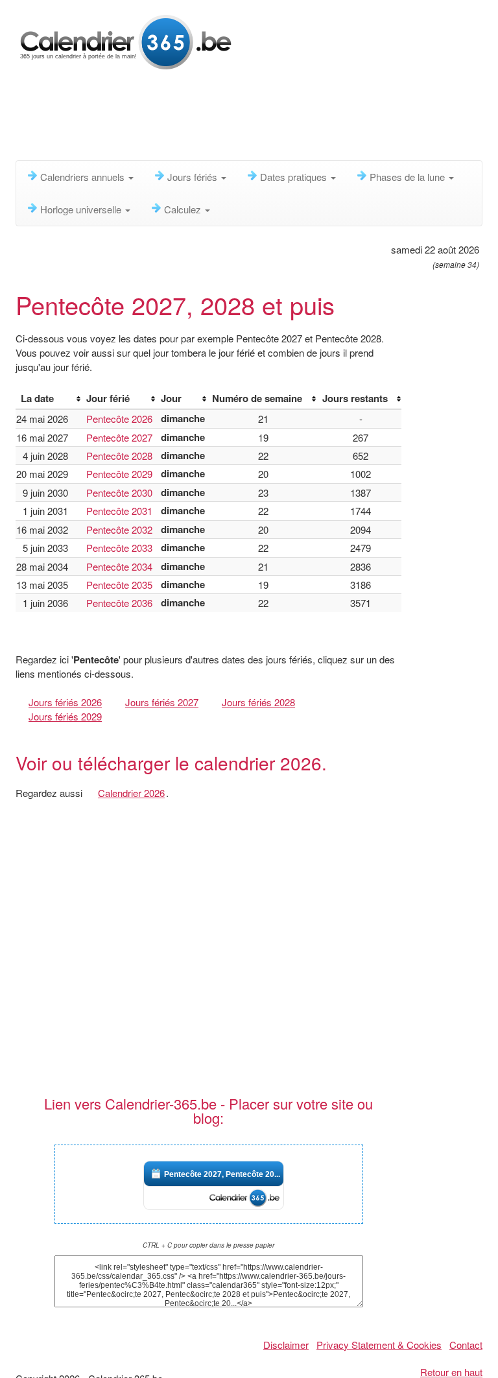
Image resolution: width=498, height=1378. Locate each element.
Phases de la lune (408, 177)
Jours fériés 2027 (161, 702)
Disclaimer (286, 1344)
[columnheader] (48, 398)
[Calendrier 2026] (126, 40)
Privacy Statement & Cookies (379, 1344)
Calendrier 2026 (131, 793)
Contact (465, 1344)
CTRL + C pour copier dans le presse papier (208, 1245)
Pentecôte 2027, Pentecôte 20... (222, 1174)
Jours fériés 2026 (65, 702)
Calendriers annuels (83, 177)
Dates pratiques (294, 177)
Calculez (184, 209)
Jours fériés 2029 (65, 716)
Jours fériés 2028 (258, 702)
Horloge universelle (82, 209)
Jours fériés (193, 177)
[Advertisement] (252, 120)
